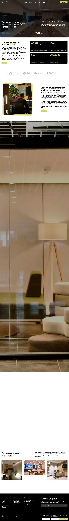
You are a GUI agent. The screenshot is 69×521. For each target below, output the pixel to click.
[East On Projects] (5, 2)
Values (35, 2)
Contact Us (64, 2)
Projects (30, 2)
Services (25, 2)
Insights (43, 2)
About (39, 2)
